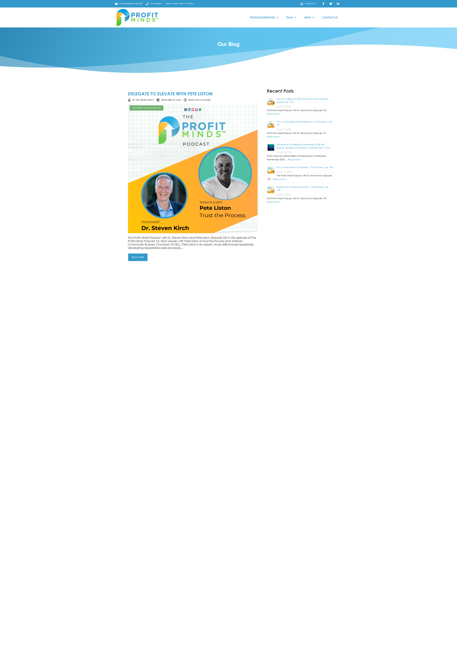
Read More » (273, 114)
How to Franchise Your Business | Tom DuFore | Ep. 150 (305, 167)
